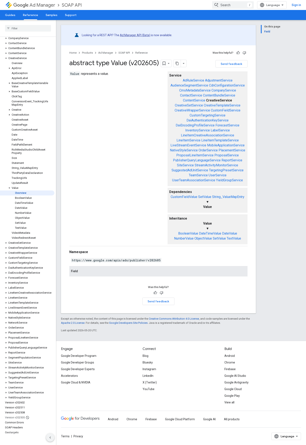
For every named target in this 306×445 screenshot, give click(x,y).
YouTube (148, 389)
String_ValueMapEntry (228, 197)
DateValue (229, 233)
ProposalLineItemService (195, 155)
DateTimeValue (210, 233)
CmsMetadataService (195, 90)
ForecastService (227, 125)
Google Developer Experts (78, 369)
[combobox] (233, 5)
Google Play (232, 395)
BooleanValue (188, 233)
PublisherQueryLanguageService (197, 160)
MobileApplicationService (226, 145)
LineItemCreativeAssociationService (207, 135)
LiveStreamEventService (188, 145)
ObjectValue (203, 238)
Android (229, 355)
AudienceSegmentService (189, 85)
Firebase (230, 369)
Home (73, 52)
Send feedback (231, 64)
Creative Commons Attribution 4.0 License (174, 318)
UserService (217, 175)
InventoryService (197, 130)
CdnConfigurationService (227, 85)
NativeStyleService (184, 150)
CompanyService (223, 90)
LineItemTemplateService (220, 140)
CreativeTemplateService (222, 105)
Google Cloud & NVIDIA (75, 382)
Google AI (209, 419)
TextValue (234, 238)
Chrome (229, 362)
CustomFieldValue (184, 197)
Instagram (149, 369)
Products (87, 52)
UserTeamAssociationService (193, 180)
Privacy (78, 436)
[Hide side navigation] (50, 437)
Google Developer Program (78, 355)
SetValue (204, 197)
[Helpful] (238, 53)
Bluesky (148, 362)
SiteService (185, 165)
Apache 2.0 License (73, 322)
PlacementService (232, 150)
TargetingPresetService (226, 170)
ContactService (191, 95)
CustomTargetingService (207, 115)
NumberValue (184, 238)
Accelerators (69, 375)
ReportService (231, 160)
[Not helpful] (244, 53)
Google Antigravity (236, 382)
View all (229, 402)
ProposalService (226, 155)
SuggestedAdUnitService (190, 170)
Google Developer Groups (77, 362)
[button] (27, 38)
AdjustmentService (219, 80)
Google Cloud (233, 389)
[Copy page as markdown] (177, 63)
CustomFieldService (225, 110)
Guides (10, 15)
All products (232, 419)
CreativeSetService (189, 105)
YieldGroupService (229, 180)
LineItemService (188, 140)
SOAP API (72, 5)
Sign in (296, 5)
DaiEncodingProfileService (195, 125)
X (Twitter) (150, 382)
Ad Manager (42, 5)
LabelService (220, 130)
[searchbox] (28, 28)
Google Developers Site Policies (128, 322)
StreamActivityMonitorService (216, 165)
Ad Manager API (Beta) (135, 35)
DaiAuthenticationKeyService (208, 120)
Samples (51, 15)
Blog (145, 355)
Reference (30, 15)
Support (70, 15)
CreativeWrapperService (192, 110)
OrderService (208, 150)
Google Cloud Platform (180, 419)
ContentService (194, 100)
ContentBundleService (219, 95)
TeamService (198, 175)
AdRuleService (193, 80)
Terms (65, 436)
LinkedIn (148, 375)
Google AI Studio (235, 375)
